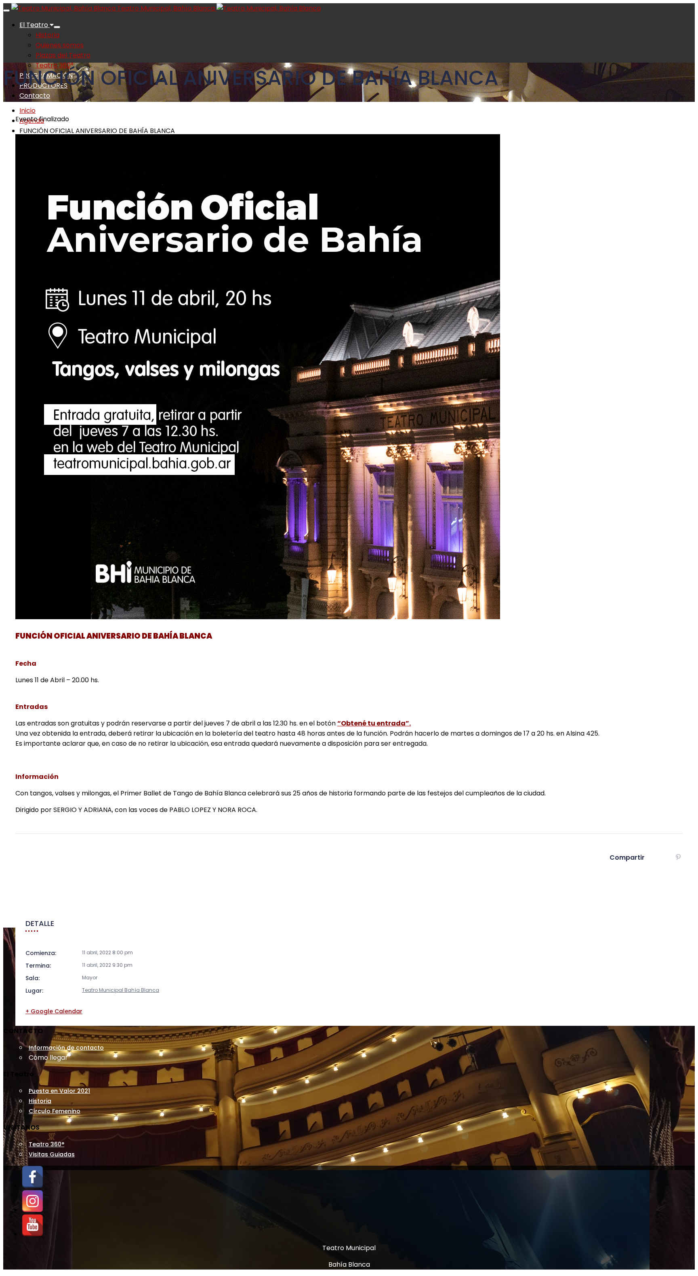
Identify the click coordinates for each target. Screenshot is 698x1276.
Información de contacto (66, 1048)
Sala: (32, 978)
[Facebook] (32, 1185)
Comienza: (40, 953)
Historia (47, 35)
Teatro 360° (46, 1144)
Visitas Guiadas (52, 1154)
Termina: (38, 966)
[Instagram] (32, 1210)
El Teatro (34, 25)
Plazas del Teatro (63, 55)
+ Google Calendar (53, 1011)
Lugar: (34, 991)
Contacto (34, 95)
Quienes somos (60, 45)
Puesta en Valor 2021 (59, 1091)
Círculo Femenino (54, 1111)
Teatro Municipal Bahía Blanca (120, 990)
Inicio (27, 110)
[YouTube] (32, 1234)
